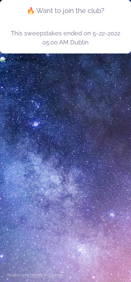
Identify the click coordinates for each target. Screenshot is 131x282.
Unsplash (56, 275)
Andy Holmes (32, 275)
